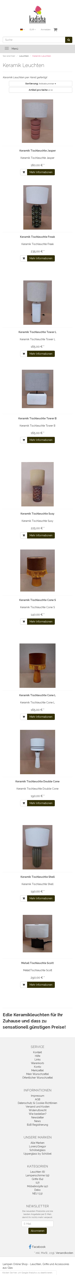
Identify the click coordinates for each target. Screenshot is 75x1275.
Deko (37, 1189)
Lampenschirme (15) (37, 1175)
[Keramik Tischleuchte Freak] (37, 207)
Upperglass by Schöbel (37, 1153)
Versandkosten (64, 1252)
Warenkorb (37, 1063)
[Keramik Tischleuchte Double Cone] (37, 752)
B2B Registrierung (37, 1124)
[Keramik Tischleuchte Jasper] (37, 121)
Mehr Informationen (40, 172)
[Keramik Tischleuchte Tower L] (37, 302)
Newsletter (37, 1117)
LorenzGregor (37, 1146)
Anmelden (46, 29)
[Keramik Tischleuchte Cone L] (37, 666)
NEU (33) (37, 1193)
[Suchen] (68, 40)
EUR (32, 29)
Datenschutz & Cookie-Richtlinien (37, 1103)
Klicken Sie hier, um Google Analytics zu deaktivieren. (27, 1273)
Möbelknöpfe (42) (37, 1186)
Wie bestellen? (37, 1113)
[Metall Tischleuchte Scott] (37, 933)
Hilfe (37, 1055)
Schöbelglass (37, 1150)
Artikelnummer (40, 83)
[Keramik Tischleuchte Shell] (37, 847)
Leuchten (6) (37, 1171)
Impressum (37, 1095)
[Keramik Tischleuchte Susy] (37, 484)
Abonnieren (37, 1230)
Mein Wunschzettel (37, 1074)
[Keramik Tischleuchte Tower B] (37, 389)
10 (40, 90)
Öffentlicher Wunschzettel (37, 1077)
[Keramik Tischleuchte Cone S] (37, 570)
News (37, 1121)
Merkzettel (37, 1070)
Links (38, 1059)
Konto (37, 1066)
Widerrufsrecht (37, 1110)
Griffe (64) (37, 1179)
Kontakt (37, 1052)
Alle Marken (37, 1142)
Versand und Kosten (38, 1106)
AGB (37, 1099)
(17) (38, 1182)
